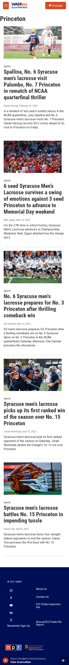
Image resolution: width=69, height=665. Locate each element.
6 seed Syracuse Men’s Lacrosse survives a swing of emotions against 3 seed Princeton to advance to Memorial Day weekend (34, 199)
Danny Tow (9, 528)
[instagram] (11, 590)
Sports (7, 66)
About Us (41, 589)
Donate (57, 5)
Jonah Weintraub (12, 431)
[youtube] (11, 605)
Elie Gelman (10, 323)
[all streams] (64, 660)
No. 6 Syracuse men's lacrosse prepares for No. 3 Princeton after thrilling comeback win (34, 306)
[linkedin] (11, 613)
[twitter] (11, 620)
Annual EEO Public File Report (49, 623)
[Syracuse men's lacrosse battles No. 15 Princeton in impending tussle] (33, 478)
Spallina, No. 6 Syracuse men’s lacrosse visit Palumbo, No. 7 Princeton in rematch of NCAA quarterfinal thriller (32, 85)
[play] (5, 660)
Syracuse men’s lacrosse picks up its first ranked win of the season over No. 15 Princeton (34, 413)
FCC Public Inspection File (48, 606)
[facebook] (11, 598)
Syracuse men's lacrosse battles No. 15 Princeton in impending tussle (33, 514)
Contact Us (42, 597)
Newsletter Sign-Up (18, 625)
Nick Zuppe (9, 219)
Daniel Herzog (11, 105)
